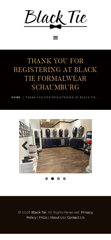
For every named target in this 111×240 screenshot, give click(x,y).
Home (16, 97)
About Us (57, 217)
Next (84, 146)
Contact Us (75, 217)
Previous (27, 146)
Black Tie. (39, 212)
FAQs (43, 217)
